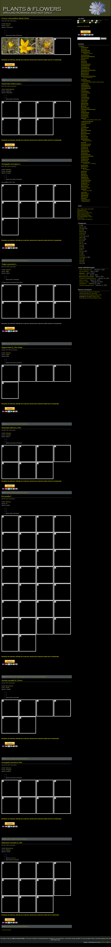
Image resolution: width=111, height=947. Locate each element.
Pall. (12, 762)
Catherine (81, 293)
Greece (81, 239)
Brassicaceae (9, 686)
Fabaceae (8, 169)
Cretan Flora (80, 218)
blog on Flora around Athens (84, 212)
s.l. (83, 283)
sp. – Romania (89, 163)
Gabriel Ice (13, 858)
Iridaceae (8, 23)
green (80, 240)
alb (8, 676)
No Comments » (24, 80)
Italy (80, 242)
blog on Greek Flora (82, 211)
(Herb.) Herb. (15, 18)
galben (9, 80)
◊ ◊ (85, 201)
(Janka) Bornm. (93, 82)
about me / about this (94, 292)
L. (12, 84)
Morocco (81, 243)
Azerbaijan (82, 228)
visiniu (80, 260)
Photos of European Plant (84, 215)
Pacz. (87, 278)
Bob (110, 942)
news (80, 245)
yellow (17, 80)
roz (80, 254)
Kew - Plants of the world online (85, 209)
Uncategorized (83, 257)
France (81, 234)
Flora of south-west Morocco (84, 219)
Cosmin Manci (83, 292)
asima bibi (81, 298)
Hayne (94, 298)
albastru (11, 676)
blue (15, 676)
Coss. (86, 269)
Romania (13, 80)
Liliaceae (8, 269)
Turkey (81, 255)
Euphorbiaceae (10, 89)
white (32, 676)
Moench (87, 77)
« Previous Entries (6, 930)
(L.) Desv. (12, 680)
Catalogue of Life (81, 210)
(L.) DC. (11, 428)
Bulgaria (81, 231)
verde (80, 258)
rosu (80, 252)
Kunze (86, 285)
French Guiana (83, 236)
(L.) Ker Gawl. (12, 347)
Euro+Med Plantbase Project (84, 216)
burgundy (19, 676)
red (80, 249)
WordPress (103, 942)
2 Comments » (24, 839)
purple (80, 248)
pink (80, 246)
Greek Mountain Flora (83, 214)
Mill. (87, 190)
